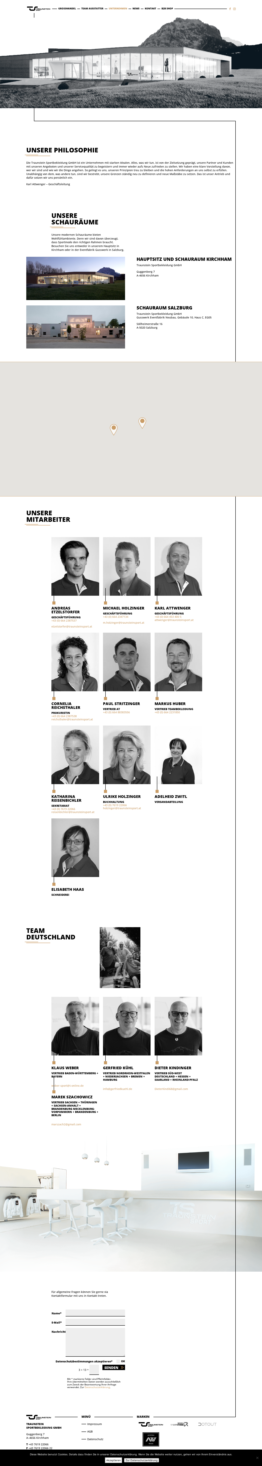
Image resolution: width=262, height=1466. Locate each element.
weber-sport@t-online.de (67, 1085)
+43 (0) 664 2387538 (64, 716)
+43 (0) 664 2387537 (64, 620)
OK (123, 1361)
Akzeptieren (113, 1460)
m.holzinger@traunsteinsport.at (123, 622)
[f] (230, 9)
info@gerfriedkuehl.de (117, 1089)
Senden (111, 1367)
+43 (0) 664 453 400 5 (168, 616)
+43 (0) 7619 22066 (63, 809)
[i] (234, 9)
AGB (90, 1431)
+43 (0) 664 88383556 (116, 712)
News (136, 8)
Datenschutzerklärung (97, 1387)
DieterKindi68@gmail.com (171, 1089)
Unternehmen (118, 8)
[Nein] (257, 1458)
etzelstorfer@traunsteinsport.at (71, 626)
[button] (142, 423)
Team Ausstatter (92, 8)
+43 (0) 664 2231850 (167, 712)
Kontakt (150, 8)
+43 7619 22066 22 (40, 1448)
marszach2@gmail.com (66, 1124)
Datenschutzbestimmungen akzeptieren (83, 1361)
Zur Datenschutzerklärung (141, 1460)
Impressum (94, 1424)
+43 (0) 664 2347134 (115, 616)
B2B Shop (167, 8)
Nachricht (59, 1331)
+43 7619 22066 (39, 1444)
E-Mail (56, 1322)
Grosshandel (67, 8)
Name (56, 1313)
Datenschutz (95, 1439)
